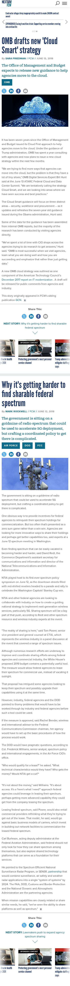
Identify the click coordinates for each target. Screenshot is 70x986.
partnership (55, 871)
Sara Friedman (15, 58)
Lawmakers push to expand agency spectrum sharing (44, 934)
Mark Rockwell (16, 411)
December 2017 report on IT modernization (27, 280)
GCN (18, 300)
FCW (31, 58)
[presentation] (3, 354)
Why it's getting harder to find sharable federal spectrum (44, 326)
